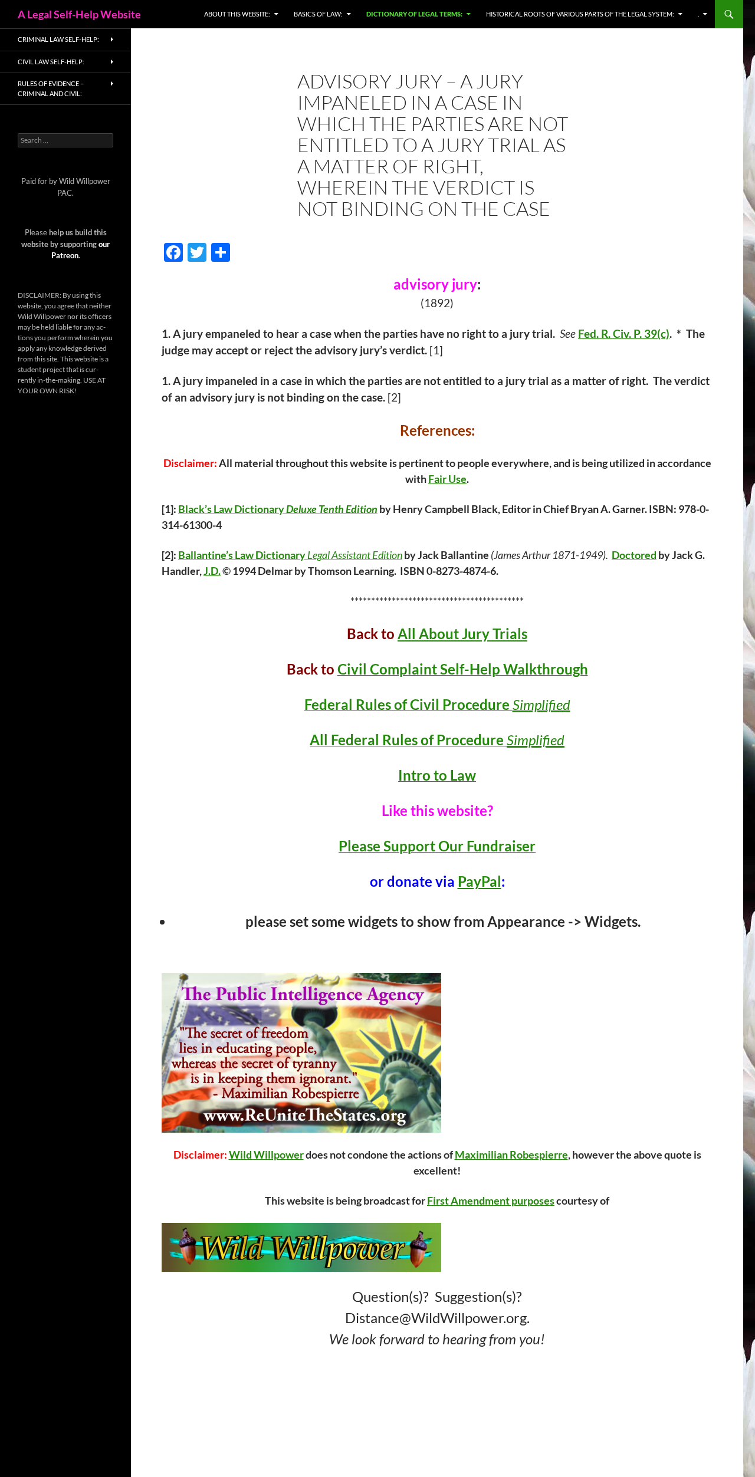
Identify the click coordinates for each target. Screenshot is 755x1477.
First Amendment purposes (490, 1200)
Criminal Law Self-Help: (58, 39)
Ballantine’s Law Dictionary (242, 554)
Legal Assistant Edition (354, 554)
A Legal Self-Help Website (79, 14)
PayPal (479, 881)
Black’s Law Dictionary (232, 508)
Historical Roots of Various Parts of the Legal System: (580, 14)
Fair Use (447, 478)
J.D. (212, 570)
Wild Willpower (266, 1154)
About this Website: (237, 14)
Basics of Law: (318, 14)
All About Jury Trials (462, 633)
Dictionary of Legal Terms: (414, 14)
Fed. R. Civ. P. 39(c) (623, 333)
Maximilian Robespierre (511, 1154)
